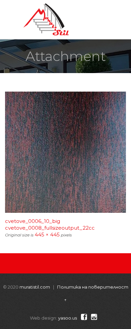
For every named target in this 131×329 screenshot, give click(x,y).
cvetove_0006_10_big (32, 221)
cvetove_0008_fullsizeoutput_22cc (50, 228)
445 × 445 (47, 234)
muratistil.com (34, 287)
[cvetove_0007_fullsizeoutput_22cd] (65, 152)
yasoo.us (67, 318)
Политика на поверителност (92, 287)
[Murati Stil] (46, 19)
